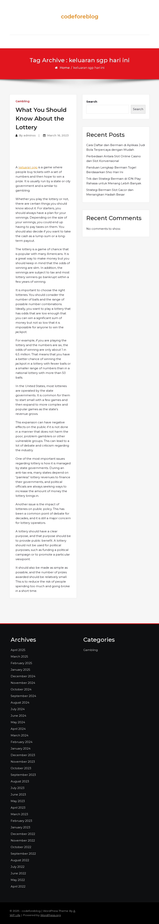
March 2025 (19, 656)
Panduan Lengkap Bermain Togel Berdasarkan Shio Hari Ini (111, 170)
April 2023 (18, 807)
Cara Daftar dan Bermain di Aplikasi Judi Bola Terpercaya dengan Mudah (115, 147)
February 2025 (21, 663)
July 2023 (17, 788)
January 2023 (20, 827)
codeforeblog (79, 16)
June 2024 (18, 715)
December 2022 (23, 834)
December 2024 (23, 676)
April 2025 (18, 650)
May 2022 (18, 880)
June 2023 (18, 794)
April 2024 (18, 729)
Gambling (22, 101)
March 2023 (19, 814)
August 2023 (20, 781)
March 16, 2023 (58, 135)
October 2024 (21, 689)
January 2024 (20, 748)
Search (91, 101)
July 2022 (17, 867)
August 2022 (20, 860)
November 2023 (23, 761)
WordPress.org (50, 915)
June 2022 (18, 873)
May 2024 (18, 722)
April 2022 (18, 886)
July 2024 (18, 709)
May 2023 (18, 801)
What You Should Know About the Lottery (41, 118)
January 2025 (20, 669)
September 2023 (23, 775)
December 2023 (23, 755)
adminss (29, 135)
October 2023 (21, 768)
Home (65, 68)
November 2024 (23, 683)
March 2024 (19, 735)
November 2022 (23, 840)
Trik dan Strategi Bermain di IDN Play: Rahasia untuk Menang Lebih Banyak (113, 181)
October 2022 (21, 847)
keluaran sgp (27, 167)
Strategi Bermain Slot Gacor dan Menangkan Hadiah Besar (109, 192)
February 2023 (21, 821)
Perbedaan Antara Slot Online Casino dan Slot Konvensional (113, 158)
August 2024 (20, 702)
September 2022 (23, 853)
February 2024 (21, 742)
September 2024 (23, 696)
